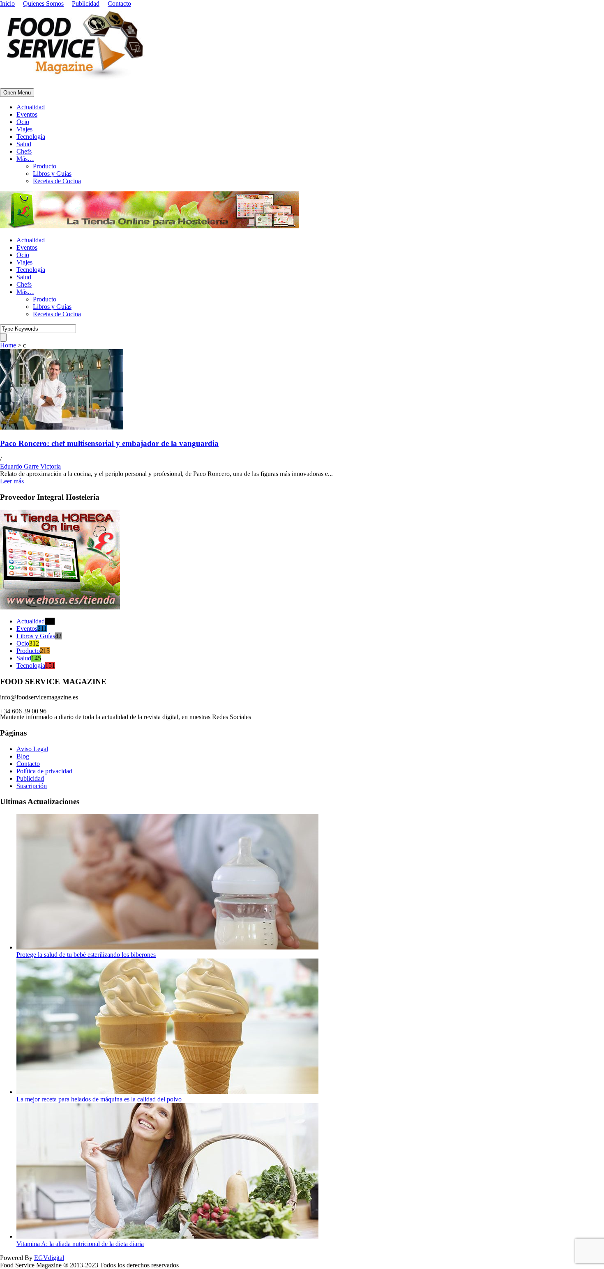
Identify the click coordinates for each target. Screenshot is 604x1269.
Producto (44, 166)
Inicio (7, 3)
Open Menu (17, 93)
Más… (25, 158)
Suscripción (31, 785)
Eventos (26, 114)
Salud (23, 143)
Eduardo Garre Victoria (30, 466)
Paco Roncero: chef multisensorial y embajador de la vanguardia (109, 443)
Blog (22, 756)
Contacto (119, 3)
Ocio (22, 121)
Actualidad (30, 106)
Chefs (24, 151)
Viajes (24, 129)
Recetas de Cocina (57, 180)
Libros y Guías (52, 173)
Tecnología (30, 136)
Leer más (12, 481)
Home (8, 345)
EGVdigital (49, 1257)
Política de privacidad (44, 771)
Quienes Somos (43, 3)
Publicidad (85, 3)
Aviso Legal (32, 748)
